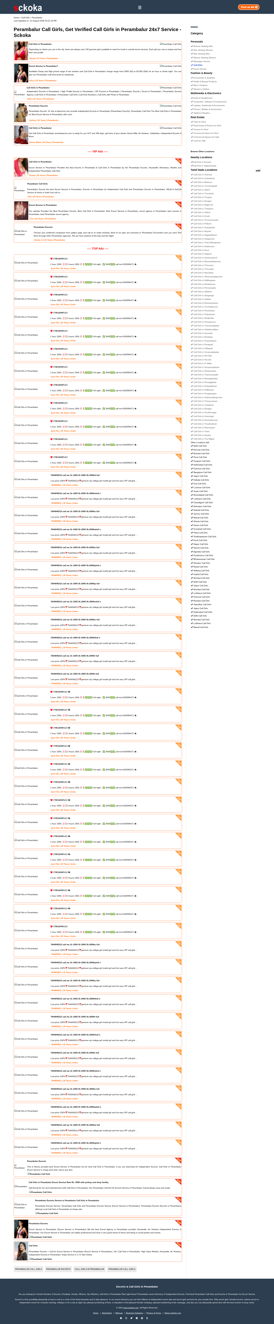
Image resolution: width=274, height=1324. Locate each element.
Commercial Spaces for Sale (206, 137)
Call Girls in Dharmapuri (204, 427)
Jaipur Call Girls (201, 476)
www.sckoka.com (131, 1308)
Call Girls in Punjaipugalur (205, 393)
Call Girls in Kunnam (202, 162)
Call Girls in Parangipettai (205, 382)
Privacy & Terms (154, 1313)
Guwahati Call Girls (202, 529)
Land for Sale (200, 141)
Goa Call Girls (200, 483)
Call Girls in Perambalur (204, 310)
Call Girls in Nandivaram (204, 284)
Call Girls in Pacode (202, 359)
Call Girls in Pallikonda (204, 390)
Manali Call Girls (201, 518)
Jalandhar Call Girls (202, 604)
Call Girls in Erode (202, 216)
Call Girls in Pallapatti (203, 348)
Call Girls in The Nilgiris (204, 439)
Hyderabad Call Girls (203, 465)
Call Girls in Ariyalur (202, 435)
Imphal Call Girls (201, 574)
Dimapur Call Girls (202, 563)
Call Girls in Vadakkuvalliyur (206, 329)
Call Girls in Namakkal (203, 273)
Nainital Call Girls (201, 510)
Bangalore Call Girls (202, 472)
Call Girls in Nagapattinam (205, 235)
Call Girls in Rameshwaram (206, 303)
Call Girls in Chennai (203, 174)
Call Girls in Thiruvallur (204, 269)
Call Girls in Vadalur (202, 299)
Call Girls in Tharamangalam (206, 325)
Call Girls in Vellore (202, 212)
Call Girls (198, 65)
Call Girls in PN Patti (203, 356)
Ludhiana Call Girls (202, 499)
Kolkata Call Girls (201, 480)
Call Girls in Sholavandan (205, 371)
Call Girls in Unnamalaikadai (206, 352)
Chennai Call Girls (202, 468)
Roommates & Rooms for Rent (207, 125)
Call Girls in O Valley (203, 363)
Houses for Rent (201, 129)
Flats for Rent (200, 122)
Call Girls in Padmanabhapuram (208, 397)
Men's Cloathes (200, 85)
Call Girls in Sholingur (203, 337)
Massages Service (202, 61)
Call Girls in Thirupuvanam (205, 401)
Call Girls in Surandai (203, 333)
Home (95, 1313)
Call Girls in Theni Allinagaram (207, 242)
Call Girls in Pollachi (202, 224)
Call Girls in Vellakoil (203, 291)
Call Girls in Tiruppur (203, 197)
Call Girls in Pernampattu (205, 288)
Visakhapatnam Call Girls (205, 536)
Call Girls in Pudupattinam (205, 386)
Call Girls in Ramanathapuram (207, 261)
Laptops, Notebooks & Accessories (209, 105)
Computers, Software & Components (210, 102)
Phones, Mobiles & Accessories (208, 109)
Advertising (107, 1313)
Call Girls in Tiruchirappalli (205, 186)
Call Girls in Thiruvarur (204, 265)
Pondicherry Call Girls (203, 555)
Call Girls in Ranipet (202, 201)
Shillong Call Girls (201, 570)
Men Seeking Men (202, 54)
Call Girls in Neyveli (202, 231)
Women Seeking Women (205, 57)
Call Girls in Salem (202, 190)
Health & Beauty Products (205, 81)
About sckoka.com (173, 1313)
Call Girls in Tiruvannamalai (206, 220)
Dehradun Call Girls (202, 506)
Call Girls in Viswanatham (205, 341)
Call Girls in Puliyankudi (204, 314)
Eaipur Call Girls (201, 544)
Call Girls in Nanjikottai (204, 318)
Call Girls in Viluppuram (204, 239)
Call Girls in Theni (201, 431)
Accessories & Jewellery (204, 78)
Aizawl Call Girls (200, 567)
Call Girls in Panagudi (203, 344)
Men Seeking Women (203, 50)
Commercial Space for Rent (206, 133)
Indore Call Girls (201, 525)
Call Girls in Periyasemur (205, 322)
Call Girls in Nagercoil (203, 205)
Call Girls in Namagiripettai (205, 378)
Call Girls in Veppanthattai (204, 166)
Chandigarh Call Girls (203, 502)
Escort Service (200, 69)
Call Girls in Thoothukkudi (205, 424)
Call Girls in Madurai (203, 182)
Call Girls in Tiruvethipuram (206, 307)
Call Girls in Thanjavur (203, 208)
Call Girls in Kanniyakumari (206, 420)
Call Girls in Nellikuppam (204, 280)
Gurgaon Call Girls (202, 461)
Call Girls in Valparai (203, 254)
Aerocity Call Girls (201, 450)
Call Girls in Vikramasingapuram (208, 276)
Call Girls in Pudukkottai (204, 227)
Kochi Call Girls (200, 540)
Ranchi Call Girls (201, 548)
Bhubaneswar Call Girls (204, 559)
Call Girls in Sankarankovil (205, 258)
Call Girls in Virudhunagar (205, 412)
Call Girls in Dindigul (203, 409)
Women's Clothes (201, 89)
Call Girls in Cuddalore (204, 405)
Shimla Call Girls (201, 521)
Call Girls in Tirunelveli (203, 193)
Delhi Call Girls (200, 446)
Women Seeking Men (203, 46)
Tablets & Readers (202, 113)
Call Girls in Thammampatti (206, 375)
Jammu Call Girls (201, 514)
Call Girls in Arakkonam (204, 246)
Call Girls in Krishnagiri (204, 416)
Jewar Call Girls (201, 491)
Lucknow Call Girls (202, 487)
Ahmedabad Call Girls (203, 495)
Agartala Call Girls (201, 552)
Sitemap (119, 1313)
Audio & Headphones (202, 98)
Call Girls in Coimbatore (204, 178)
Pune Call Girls (200, 457)
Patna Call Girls (200, 533)
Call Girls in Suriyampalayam (206, 367)
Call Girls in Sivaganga (204, 295)
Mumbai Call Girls (201, 453)
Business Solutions (134, 1313)
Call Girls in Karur (201, 250)
